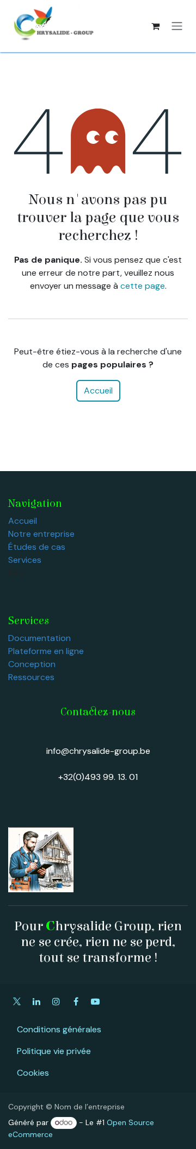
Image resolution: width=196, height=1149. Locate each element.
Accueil (98, 390)
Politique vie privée (54, 1051)
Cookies (33, 1072)
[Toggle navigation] (177, 26)
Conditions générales (59, 1029)
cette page (142, 285)
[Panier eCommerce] (155, 26)
